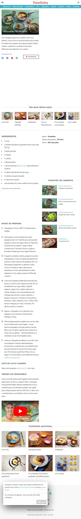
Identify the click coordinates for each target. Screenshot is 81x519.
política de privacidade (26, 487)
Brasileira (61, 6)
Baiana (69, 6)
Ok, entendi (41, 502)
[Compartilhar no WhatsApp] (16, 58)
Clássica (53, 6)
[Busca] (78, 2)
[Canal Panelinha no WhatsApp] (50, 493)
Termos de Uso (49, 510)
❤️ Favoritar (31, 57)
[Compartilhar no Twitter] (2, 58)
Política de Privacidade (35, 510)
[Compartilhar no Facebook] (7, 58)
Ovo (38, 6)
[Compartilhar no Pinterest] (12, 58)
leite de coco (22, 165)
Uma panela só (29, 6)
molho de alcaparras (11, 357)
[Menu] (2, 2)
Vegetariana (45, 6)
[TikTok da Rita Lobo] (48, 504)
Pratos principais (18, 6)
